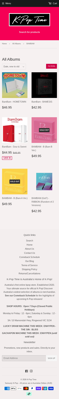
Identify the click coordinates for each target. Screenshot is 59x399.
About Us (29, 249)
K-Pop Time (31, 379)
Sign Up (51, 358)
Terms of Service (29, 265)
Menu (8, 3)
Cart (54, 3)
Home (4, 44)
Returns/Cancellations (29, 273)
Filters (51, 66)
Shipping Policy (29, 269)
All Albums (16, 44)
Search (29, 240)
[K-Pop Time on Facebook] (26, 371)
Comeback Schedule (29, 257)
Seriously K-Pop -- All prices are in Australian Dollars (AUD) (28, 383)
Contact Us (29, 253)
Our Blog (29, 261)
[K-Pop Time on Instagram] (31, 371)
